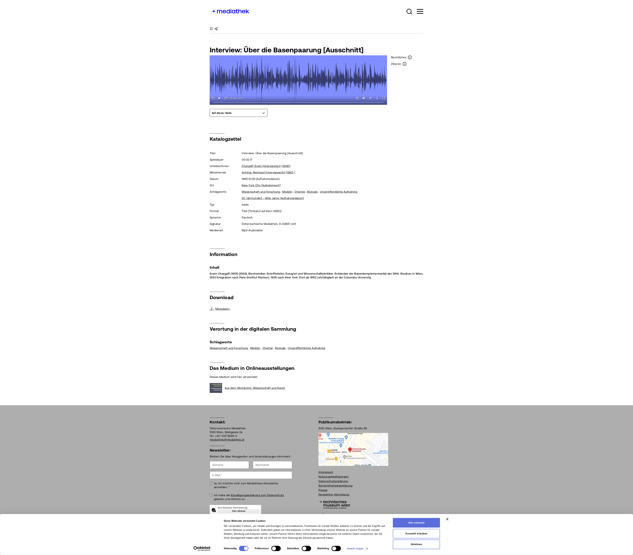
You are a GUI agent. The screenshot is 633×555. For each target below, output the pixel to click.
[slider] (298, 103)
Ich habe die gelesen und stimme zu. (249, 497)
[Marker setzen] (370, 98)
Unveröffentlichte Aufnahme (338, 191)
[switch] (276, 548)
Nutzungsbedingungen (333, 476)
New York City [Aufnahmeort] (261, 185)
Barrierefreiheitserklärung (335, 485)
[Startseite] (230, 11)
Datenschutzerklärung (333, 481)
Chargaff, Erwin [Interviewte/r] (261, 166)
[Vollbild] (383, 98)
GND (286, 166)
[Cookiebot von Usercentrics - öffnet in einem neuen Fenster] (202, 548)
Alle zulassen (416, 522)
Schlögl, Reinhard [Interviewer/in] (263, 172)
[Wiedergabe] (219, 98)
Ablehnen (416, 544)
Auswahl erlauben (416, 533)
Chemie (300, 191)
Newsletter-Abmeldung (333, 494)
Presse (323, 490)
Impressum (325, 472)
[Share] (357, 98)
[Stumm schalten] (364, 98)
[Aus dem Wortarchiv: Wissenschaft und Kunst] (217, 388)
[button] (409, 11)
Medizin (287, 191)
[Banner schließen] (447, 519)
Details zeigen (355, 548)
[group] (238, 113)
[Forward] (226, 98)
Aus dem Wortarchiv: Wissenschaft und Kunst (255, 388)
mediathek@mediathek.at (227, 439)
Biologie (312, 191)
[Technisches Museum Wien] (334, 504)
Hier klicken (239, 511)
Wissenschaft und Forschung (261, 191)
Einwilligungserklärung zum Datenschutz (257, 495)
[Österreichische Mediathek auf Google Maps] (353, 449)
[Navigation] (418, 11)
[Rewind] (213, 98)
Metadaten (222, 309)
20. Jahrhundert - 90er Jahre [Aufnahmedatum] (273, 198)
